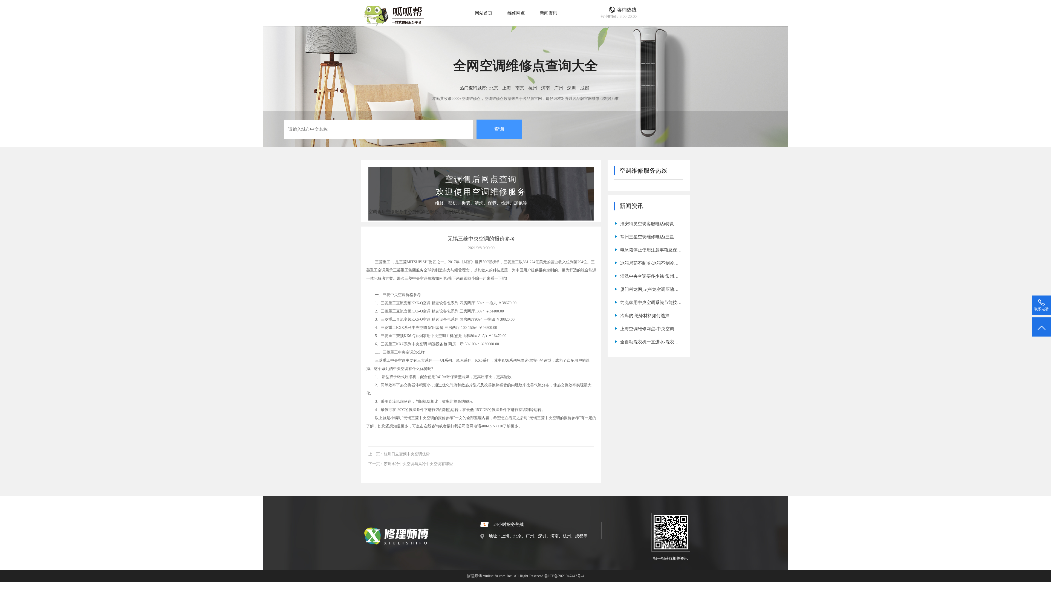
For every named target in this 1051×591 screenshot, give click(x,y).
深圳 (571, 88)
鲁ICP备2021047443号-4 (564, 576)
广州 (558, 88)
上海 (506, 88)
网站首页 (483, 13)
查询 (499, 129)
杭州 (532, 88)
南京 (519, 88)
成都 (584, 88)
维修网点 (516, 13)
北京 (493, 88)
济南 (545, 88)
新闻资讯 (548, 13)
